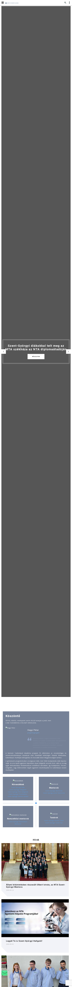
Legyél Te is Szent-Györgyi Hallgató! (24, 941)
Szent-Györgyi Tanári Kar (54, 823)
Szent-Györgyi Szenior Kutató (18, 796)
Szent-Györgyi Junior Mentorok (54, 793)
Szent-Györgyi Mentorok (53, 791)
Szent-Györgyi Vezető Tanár (54, 820)
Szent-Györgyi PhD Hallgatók (18, 792)
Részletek (36, 356)
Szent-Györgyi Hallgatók (18, 790)
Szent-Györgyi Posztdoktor (18, 794)
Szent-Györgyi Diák (18, 787)
